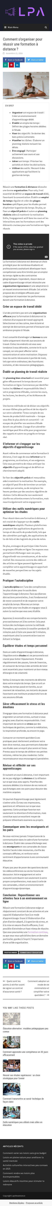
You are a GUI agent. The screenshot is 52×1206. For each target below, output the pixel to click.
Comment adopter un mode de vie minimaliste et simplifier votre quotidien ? (38, 988)
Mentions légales (16, 1203)
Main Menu (13, 27)
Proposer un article (34, 1203)
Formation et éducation (31, 952)
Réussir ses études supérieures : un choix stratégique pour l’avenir (21, 1077)
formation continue (38, 932)
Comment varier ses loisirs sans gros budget (25, 1153)
